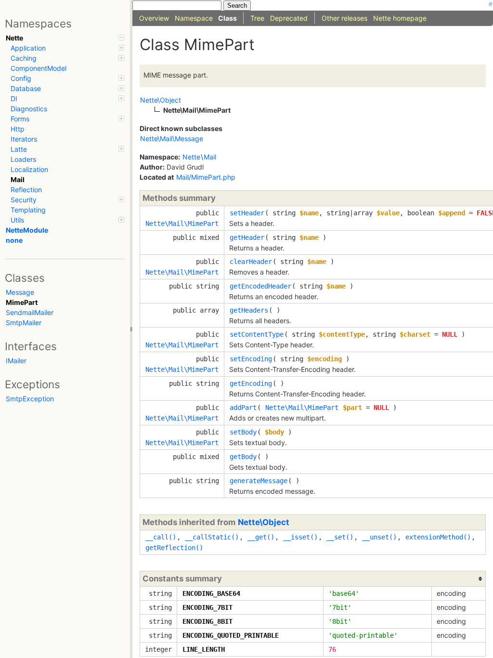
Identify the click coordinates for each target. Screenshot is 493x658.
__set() (339, 537)
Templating (28, 210)
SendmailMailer (29, 312)
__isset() (300, 537)
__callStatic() (212, 537)
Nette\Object (263, 522)
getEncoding (251, 383)
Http (18, 129)
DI (14, 98)
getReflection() (174, 548)
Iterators (24, 139)
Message (20, 292)
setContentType (257, 334)
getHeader (247, 237)
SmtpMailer (23, 322)
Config (21, 78)
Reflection (26, 189)
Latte (19, 149)
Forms (20, 119)
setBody (243, 432)
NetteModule (27, 230)
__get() (260, 537)
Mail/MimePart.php (205, 177)
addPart (243, 407)
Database (26, 88)
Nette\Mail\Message (171, 138)
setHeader (247, 213)
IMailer (16, 360)
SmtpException (30, 399)
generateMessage (258, 481)
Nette (14, 38)
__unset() (379, 537)
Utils (17, 220)
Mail (18, 179)
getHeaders (249, 310)
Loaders (23, 159)
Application (28, 48)
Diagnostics (29, 109)
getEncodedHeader (260, 286)
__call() (160, 537)
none (14, 240)
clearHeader (251, 261)
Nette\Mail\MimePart (182, 223)
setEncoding (251, 359)
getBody (243, 457)
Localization (29, 169)
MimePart (22, 302)
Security (24, 200)
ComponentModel (38, 68)
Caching (24, 58)
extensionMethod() (438, 537)
